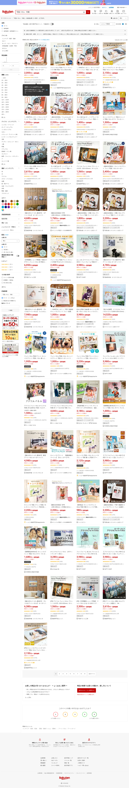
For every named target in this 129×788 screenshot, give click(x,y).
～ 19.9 (4, 78)
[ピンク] (3, 204)
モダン (3, 132)
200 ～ (3, 114)
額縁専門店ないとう (110, 87)
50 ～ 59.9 (4, 87)
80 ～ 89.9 (4, 95)
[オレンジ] (11, 204)
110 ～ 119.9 (5, 99)
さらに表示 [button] (5, 50)
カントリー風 (5, 161)
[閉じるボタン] (125, 30)
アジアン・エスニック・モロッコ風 (10, 143)
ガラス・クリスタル (7, 179)
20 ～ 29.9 (4, 80)
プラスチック (5, 193)
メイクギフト (82, 522)
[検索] (88, 12)
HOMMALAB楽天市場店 (111, 134)
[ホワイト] (8, 201)
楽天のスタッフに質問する (86, 690)
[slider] (1, 62)
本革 (3, 188)
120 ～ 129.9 (5, 102)
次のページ (92, 673)
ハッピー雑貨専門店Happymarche (61, 88)
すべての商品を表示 (44, 39)
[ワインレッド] (6, 204)
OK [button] (47, 90)
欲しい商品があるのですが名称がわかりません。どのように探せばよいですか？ (48, 689)
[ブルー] (3, 207)
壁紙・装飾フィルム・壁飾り (47, 728)
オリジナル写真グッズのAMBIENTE (62, 230)
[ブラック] (3, 201)
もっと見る (28, 697)
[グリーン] (17, 204)
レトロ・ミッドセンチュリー (9, 137)
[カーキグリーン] (17, 201)
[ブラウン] (11, 201)
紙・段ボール (5, 183)
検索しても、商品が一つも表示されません (38, 694)
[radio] (2, 25)
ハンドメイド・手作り (8, 230)
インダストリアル (6, 129)
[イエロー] (14, 204)
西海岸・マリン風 (6, 151)
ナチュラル (5, 149)
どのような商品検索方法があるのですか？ (38, 692)
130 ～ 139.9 (5, 104)
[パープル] (8, 207)
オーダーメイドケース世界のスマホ (62, 373)
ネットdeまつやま (31, 425)
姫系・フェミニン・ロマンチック (10, 157)
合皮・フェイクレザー (8, 186)
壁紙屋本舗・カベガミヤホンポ (34, 230)
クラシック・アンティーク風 (9, 134)
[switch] (17, 256)
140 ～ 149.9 (5, 107)
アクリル (4, 176)
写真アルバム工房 (31, 277)
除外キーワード (6, 303)
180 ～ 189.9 (5, 112)
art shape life (55, 569)
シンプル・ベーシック (8, 124)
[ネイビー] (6, 207)
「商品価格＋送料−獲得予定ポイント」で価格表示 (35, 24)
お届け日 (4, 244)
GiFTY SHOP (82, 277)
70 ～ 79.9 (4, 92)
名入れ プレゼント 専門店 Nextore (87, 423)
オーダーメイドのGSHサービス (87, 327)
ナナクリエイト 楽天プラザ (112, 327)
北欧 (3, 139)
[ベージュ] (14, 201)
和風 (3, 146)
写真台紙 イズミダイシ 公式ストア (87, 85)
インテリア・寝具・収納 (30, 728)
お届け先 (4, 237)
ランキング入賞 (109, 82)
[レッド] (8, 204)
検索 (11, 69)
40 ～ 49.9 (4, 85)
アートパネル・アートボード (66, 728)
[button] (122, 7)
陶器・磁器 (5, 191)
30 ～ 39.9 (4, 83)
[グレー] (6, 201)
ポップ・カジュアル (7, 127)
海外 (7, 235)
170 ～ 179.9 (5, 109)
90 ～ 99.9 (4, 97)
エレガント (5, 154)
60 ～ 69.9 (4, 90)
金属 (3, 181)
